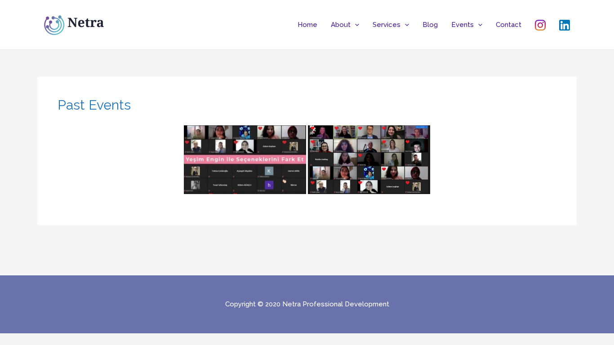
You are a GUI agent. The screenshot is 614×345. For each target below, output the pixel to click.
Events (462, 25)
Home (307, 25)
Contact (508, 25)
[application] (355, 25)
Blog (430, 25)
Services (386, 25)
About (341, 25)
